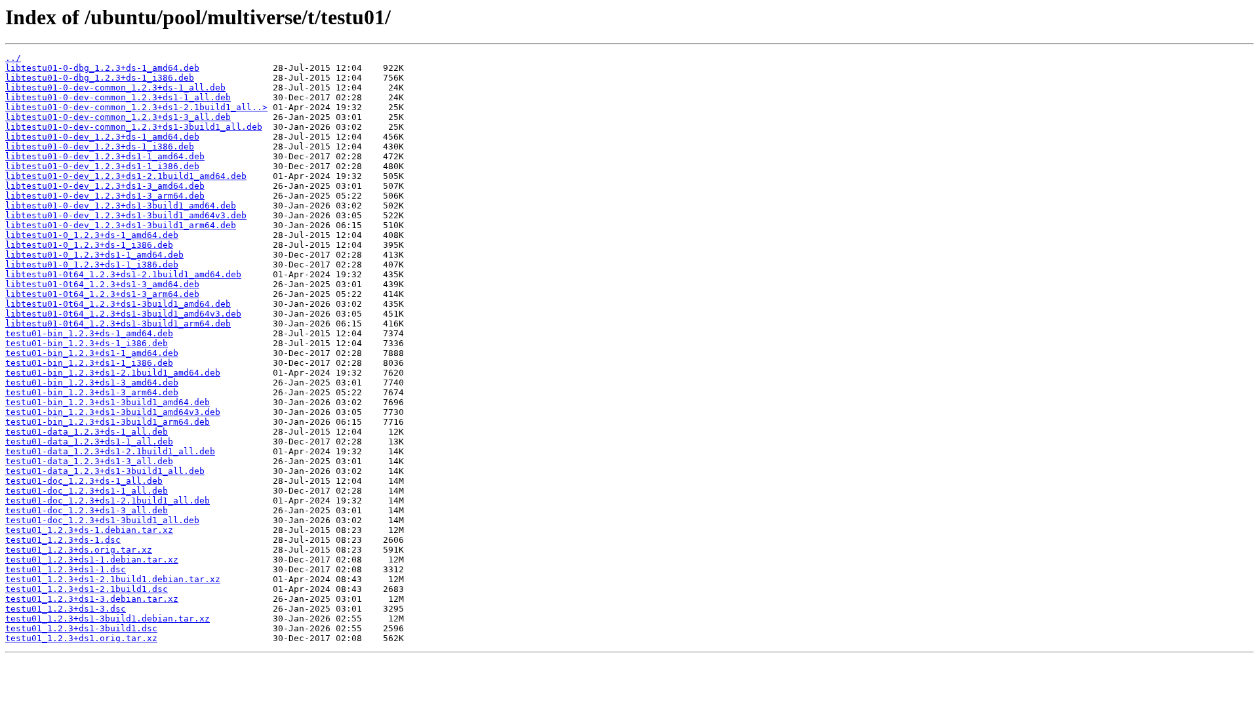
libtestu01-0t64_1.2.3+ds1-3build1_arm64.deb (118, 323)
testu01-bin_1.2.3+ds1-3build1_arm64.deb (107, 422)
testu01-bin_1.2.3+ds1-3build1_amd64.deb (107, 402)
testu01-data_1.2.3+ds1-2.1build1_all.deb (110, 451)
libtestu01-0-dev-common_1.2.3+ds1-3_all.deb (118, 117)
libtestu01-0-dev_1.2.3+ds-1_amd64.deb (102, 137)
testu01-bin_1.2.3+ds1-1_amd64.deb (91, 353)
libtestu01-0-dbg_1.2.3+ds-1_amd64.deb (102, 68)
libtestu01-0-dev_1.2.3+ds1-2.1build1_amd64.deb (126, 176)
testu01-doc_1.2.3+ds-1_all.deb (84, 481)
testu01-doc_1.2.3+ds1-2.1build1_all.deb (107, 500)
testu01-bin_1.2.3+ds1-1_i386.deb (89, 363)
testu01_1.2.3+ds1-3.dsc (65, 609)
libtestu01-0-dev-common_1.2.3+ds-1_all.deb (115, 87)
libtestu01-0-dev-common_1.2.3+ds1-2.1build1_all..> (136, 107)
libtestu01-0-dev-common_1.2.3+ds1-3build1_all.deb (133, 127)
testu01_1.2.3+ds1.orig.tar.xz (81, 638)
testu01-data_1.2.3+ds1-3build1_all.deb (105, 471)
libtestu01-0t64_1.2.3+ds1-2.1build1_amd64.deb (123, 274)
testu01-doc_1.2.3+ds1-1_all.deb (86, 491)
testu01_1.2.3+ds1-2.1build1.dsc (86, 589)
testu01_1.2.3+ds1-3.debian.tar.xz (91, 599)
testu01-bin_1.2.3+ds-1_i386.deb (86, 343)
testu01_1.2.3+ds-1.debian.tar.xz (89, 530)
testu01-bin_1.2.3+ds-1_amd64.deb (89, 333)
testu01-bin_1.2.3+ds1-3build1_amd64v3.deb (112, 412)
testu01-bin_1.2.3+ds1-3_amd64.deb (91, 382)
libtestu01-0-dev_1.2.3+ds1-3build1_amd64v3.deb (126, 215)
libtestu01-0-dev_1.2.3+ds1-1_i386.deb (102, 166)
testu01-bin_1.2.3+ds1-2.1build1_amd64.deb (112, 373)
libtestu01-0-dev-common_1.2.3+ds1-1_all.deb (118, 97)
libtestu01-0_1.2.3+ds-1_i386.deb (89, 245)
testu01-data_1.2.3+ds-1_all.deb (86, 432)
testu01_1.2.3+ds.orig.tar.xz (78, 550)
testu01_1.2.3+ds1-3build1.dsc (81, 628)
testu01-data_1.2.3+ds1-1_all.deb (89, 441)
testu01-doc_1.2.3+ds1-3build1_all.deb (102, 520)
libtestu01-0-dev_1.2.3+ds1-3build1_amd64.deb (120, 205)
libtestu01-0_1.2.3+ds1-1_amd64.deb (94, 255)
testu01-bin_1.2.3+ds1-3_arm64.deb (91, 392)
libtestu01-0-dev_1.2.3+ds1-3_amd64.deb (105, 186)
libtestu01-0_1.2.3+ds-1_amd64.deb (91, 235)
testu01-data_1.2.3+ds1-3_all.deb (89, 461)
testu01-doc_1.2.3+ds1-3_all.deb (86, 510)
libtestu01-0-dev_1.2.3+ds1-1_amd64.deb (105, 156)
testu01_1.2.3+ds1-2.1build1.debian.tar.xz (112, 579)
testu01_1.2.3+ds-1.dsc (63, 540)
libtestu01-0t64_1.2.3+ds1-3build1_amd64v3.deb (123, 314)
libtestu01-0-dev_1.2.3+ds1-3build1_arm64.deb (120, 225)
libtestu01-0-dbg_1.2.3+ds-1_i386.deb (99, 78)
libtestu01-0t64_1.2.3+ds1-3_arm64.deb (102, 294)
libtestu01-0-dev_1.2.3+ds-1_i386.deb (99, 146)
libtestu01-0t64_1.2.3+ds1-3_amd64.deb (102, 284)
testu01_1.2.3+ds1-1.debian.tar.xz (91, 559)
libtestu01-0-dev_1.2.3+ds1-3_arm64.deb (105, 196)
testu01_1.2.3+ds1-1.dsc (65, 569)
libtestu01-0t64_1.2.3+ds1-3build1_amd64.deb (118, 304)
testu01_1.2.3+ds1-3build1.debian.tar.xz (107, 618)
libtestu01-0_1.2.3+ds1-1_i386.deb (91, 264)
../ (13, 58)
